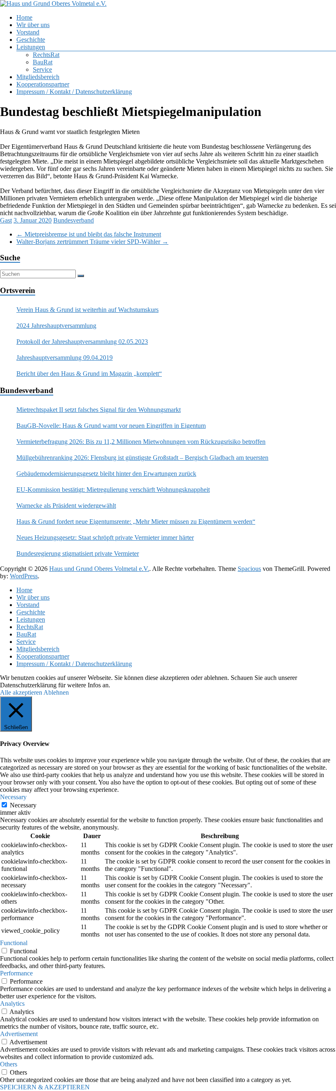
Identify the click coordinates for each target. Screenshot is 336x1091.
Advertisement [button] (19, 1033)
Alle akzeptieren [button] (21, 692)
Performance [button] (16, 973)
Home (24, 17)
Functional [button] (13, 942)
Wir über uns (33, 24)
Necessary (23, 805)
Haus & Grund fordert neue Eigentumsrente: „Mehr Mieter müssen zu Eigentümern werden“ (135, 521)
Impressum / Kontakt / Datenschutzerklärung (74, 91)
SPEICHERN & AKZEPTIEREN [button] (45, 1087)
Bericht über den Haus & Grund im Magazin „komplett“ (89, 373)
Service (42, 69)
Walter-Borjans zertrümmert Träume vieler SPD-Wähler (92, 241)
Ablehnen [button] (56, 692)
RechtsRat (46, 54)
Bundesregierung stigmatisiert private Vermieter (77, 553)
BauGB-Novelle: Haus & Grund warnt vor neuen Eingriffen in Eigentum (111, 425)
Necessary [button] (13, 796)
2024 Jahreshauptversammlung (56, 325)
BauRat (42, 62)
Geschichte (30, 39)
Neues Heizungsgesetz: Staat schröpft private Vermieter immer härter (105, 537)
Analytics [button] (12, 1003)
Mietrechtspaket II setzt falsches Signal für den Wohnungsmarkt (98, 409)
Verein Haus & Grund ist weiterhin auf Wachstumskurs (87, 309)
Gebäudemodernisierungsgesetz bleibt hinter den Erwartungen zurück (106, 473)
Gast (6, 220)
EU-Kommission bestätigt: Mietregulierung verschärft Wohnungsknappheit (113, 489)
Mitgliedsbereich (37, 76)
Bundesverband (73, 220)
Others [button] (8, 1064)
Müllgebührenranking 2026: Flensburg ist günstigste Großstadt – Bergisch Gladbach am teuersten (142, 457)
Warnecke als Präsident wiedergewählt (66, 505)
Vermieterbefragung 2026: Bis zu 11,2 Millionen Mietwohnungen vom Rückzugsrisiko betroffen (141, 441)
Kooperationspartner (42, 84)
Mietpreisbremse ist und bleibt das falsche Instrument (88, 234)
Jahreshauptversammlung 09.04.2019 (64, 357)
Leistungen (30, 46)
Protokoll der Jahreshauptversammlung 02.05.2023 (82, 341)
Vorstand (27, 32)
